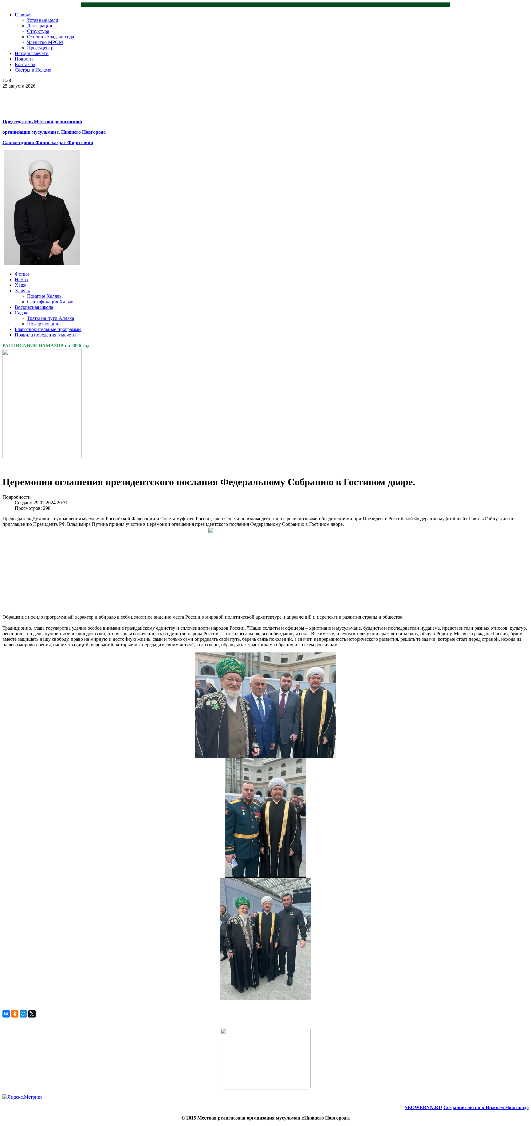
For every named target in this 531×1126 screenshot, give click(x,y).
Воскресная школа (34, 307)
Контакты (25, 64)
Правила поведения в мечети (45, 334)
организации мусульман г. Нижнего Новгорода (54, 132)
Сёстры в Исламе (33, 70)
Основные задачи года (50, 36)
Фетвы (22, 274)
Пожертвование (44, 323)
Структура (38, 31)
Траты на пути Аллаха (50, 318)
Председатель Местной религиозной (42, 121)
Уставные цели (42, 20)
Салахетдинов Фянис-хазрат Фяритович (47, 142)
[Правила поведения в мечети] (265, 1058)
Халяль (22, 290)
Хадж (20, 285)
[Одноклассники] (14, 1014)
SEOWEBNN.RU (423, 1107)
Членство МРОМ (45, 42)
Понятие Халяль (44, 296)
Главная (23, 14)
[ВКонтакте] (6, 1014)
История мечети (32, 53)
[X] (32, 1014)
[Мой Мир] (23, 1014)
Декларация (39, 25)
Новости (24, 58)
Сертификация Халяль (50, 301)
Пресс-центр (40, 47)
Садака (22, 312)
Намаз (21, 279)
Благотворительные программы (48, 329)
